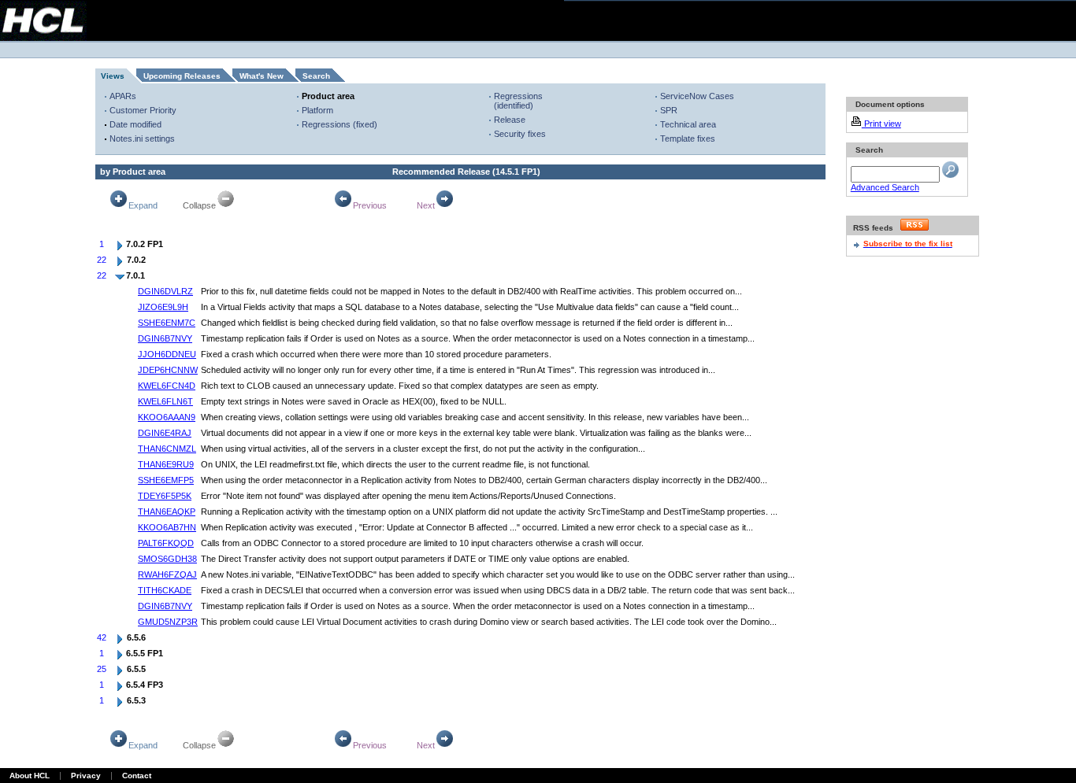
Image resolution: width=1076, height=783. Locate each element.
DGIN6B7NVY (165, 338)
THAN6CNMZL (167, 448)
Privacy (86, 775)
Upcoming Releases (182, 76)
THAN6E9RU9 (166, 464)
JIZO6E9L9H (163, 307)
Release (509, 119)
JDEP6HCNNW (168, 370)
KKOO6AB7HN (167, 527)
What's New (261, 76)
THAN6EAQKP (166, 511)
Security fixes (520, 134)
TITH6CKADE (164, 590)
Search (316, 76)
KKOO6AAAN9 (166, 417)
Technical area (688, 124)
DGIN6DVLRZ (165, 291)
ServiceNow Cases (697, 96)
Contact (136, 775)
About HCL (29, 775)
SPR (668, 110)
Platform (317, 110)
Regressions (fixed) (339, 124)
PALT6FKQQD (166, 543)
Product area (328, 96)
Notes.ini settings (142, 138)
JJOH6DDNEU (167, 354)
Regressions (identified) (518, 100)
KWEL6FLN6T (165, 401)
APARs (122, 96)
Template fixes (687, 138)
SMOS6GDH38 (167, 558)
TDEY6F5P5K (164, 495)
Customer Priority (142, 110)
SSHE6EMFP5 (166, 480)
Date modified (135, 124)
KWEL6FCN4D (166, 385)
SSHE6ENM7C (166, 322)
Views (112, 76)
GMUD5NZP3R (168, 621)
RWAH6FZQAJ (167, 574)
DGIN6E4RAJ (164, 433)
